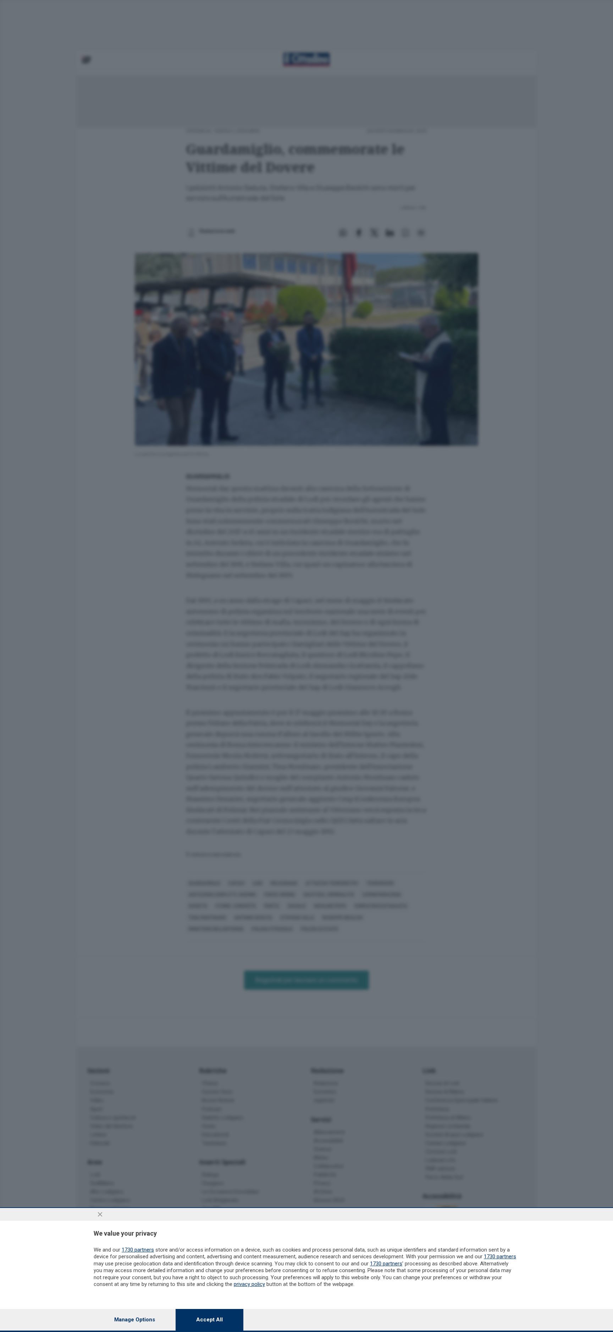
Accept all (209, 1319)
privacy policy (249, 1284)
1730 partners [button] (138, 1250)
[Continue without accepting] (100, 1214)
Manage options (134, 1319)
